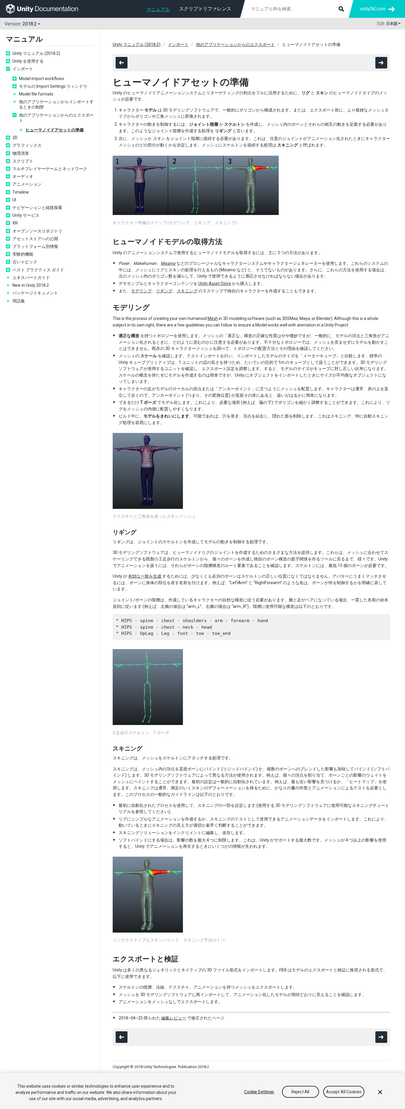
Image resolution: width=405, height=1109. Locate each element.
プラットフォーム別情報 (35, 246)
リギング (164, 291)
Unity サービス (25, 215)
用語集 (18, 301)
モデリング (141, 291)
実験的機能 (22, 254)
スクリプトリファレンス (205, 8)
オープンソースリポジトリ (37, 231)
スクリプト (22, 161)
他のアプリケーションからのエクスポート (56, 118)
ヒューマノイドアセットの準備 (54, 130)
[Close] (380, 1092)
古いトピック (24, 261)
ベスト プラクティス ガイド (38, 269)
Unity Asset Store (214, 283)
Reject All (300, 1091)
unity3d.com (372, 8)
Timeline (20, 192)
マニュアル (158, 9)
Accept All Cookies (344, 1091)
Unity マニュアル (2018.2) (36, 53)
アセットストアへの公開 (35, 238)
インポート (22, 68)
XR (15, 223)
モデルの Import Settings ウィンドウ (53, 86)
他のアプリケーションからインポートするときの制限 (56, 104)
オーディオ (22, 176)
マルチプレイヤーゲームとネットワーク (49, 168)
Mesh (213, 318)
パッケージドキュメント (35, 293)
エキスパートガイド (31, 277)
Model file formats (36, 94)
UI (14, 199)
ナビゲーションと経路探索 (37, 207)
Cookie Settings (259, 1091)
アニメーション (27, 184)
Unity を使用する (28, 61)
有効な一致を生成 (144, 576)
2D (14, 137)
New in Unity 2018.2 (30, 285)
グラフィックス (27, 145)
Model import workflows (41, 78)
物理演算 (20, 153)
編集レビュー (173, 1018)
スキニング (187, 291)
